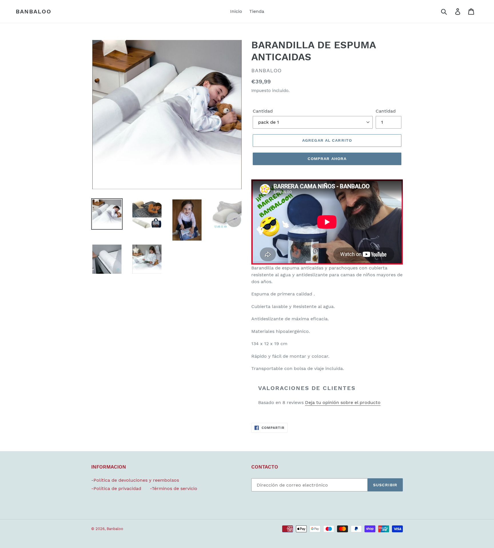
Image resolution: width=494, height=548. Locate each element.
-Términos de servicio (173, 488)
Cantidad (263, 111)
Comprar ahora (327, 158)
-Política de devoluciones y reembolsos (135, 480)
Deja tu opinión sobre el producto (343, 402)
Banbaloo (33, 11)
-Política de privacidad (116, 488)
